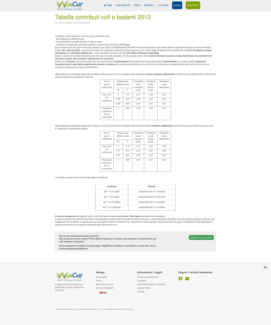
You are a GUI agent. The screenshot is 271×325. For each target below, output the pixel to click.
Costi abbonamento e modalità (151, 284)
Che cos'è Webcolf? (105, 287)
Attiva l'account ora (104, 284)
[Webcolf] (69, 4)
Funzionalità (123, 5)
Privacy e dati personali (147, 276)
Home (109, 5)
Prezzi (137, 5)
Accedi (177, 5)
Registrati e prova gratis (201, 237)
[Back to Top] (265, 267)
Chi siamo (163, 5)
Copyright (141, 280)
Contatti (140, 291)
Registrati (193, 5)
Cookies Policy (143, 287)
